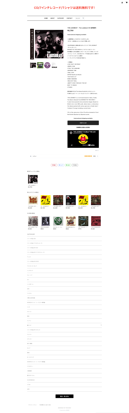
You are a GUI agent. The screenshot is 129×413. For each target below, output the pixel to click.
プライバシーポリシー (32, 404)
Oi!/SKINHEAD (31, 380)
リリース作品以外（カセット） (33, 329)
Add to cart (83, 123)
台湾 (28, 389)
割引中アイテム (30, 375)
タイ (28, 279)
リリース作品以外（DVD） (33, 261)
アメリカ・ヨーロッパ (32, 266)
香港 (28, 352)
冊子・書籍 (29, 343)
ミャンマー (29, 334)
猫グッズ (29, 325)
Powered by (63, 410)
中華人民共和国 (31, 298)
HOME (46, 18)
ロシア (28, 348)
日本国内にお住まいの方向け (83, 127)
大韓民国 (29, 371)
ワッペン (29, 320)
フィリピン (29, 293)
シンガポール (30, 284)
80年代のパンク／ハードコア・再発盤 (36, 302)
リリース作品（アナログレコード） (35, 243)
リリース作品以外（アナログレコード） (36, 252)
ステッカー (29, 339)
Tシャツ (29, 256)
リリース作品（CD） (31, 238)
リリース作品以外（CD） (32, 247)
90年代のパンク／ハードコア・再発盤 (36, 361)
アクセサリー (30, 366)
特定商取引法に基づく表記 (45, 404)
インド (28, 307)
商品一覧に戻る (64, 396)
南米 (28, 316)
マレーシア (29, 275)
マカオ (28, 384)
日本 (28, 288)
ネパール (29, 311)
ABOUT (52, 18)
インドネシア (30, 270)
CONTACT (70, 18)
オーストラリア (30, 357)
